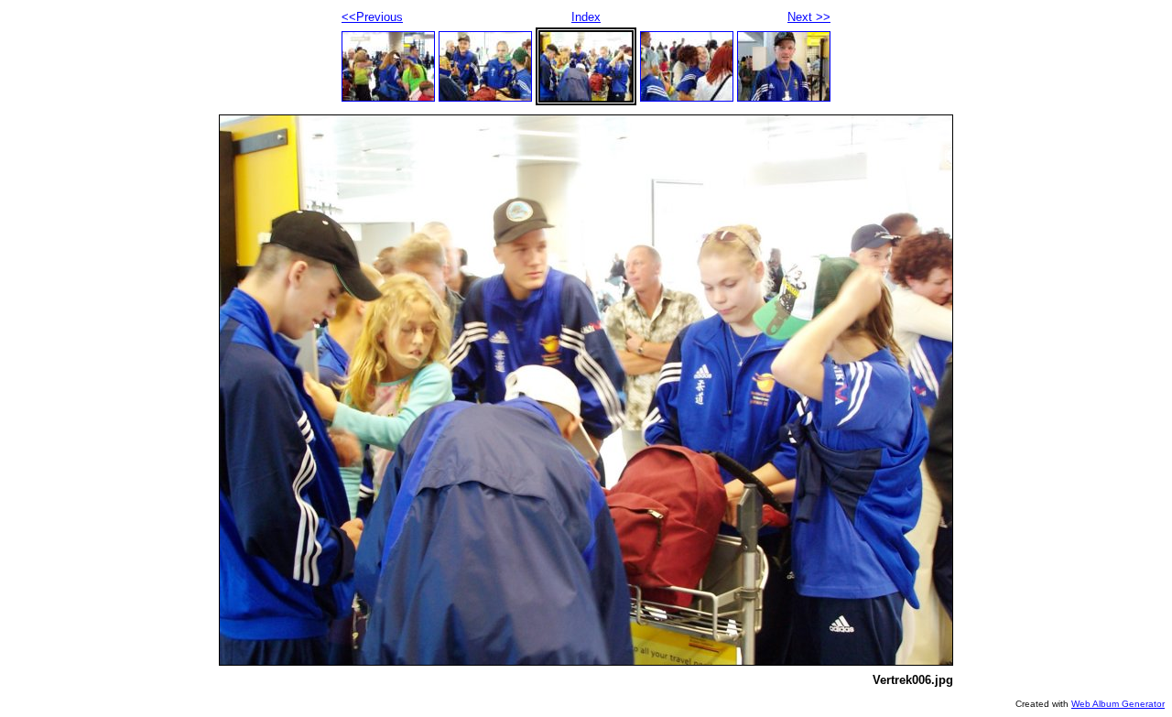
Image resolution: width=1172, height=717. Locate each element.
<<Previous (372, 17)
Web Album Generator (1118, 704)
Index (586, 17)
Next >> (808, 17)
